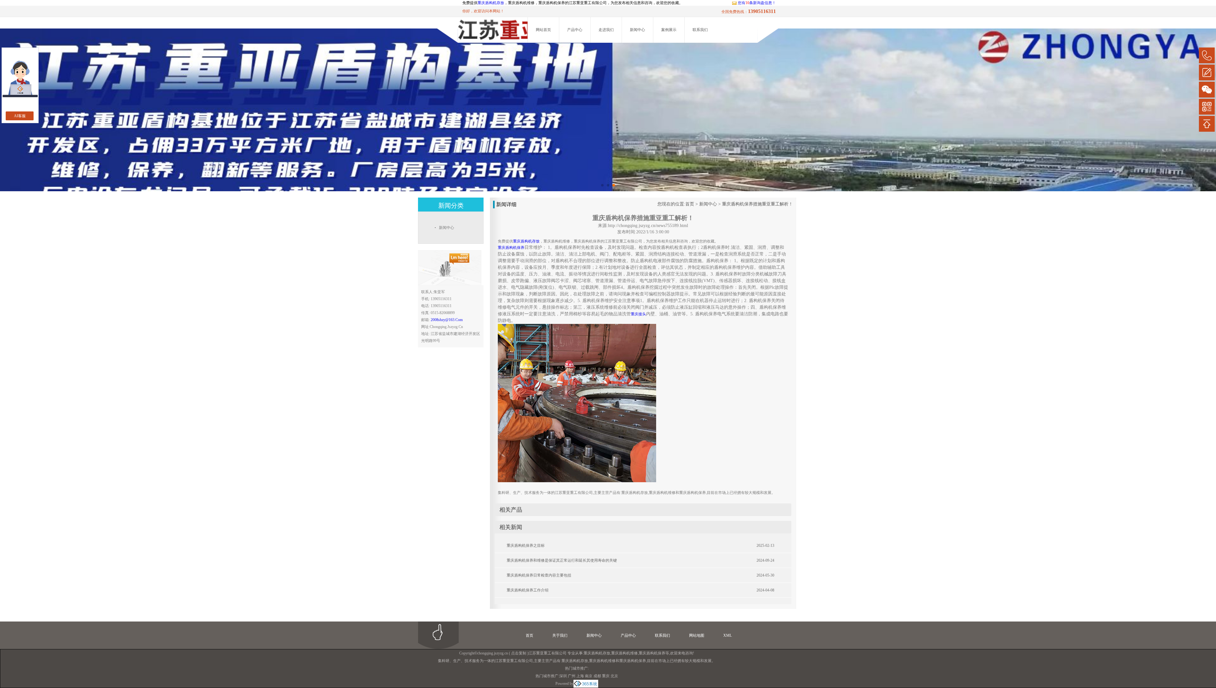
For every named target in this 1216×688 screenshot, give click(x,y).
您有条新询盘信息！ (757, 3)
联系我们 (700, 30)
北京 (614, 676)
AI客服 (20, 116)
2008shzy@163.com (447, 320)
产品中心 (574, 30)
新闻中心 (637, 30)
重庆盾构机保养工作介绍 (527, 590)
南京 (588, 676)
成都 (597, 676)
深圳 (563, 676)
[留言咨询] (1207, 72)
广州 (571, 676)
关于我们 (559, 635)
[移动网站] (1207, 107)
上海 (580, 676)
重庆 (606, 676)
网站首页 (543, 30)
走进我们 (606, 30)
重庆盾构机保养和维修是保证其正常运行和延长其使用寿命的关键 (562, 560)
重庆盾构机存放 (491, 3)
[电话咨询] (1207, 55)
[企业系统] (585, 683)
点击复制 (518, 653)
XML (727, 635)
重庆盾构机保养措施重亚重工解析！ (757, 204)
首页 (689, 204)
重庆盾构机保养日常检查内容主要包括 (539, 575)
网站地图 (696, 635)
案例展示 (668, 30)
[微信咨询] (1207, 90)
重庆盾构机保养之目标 (526, 545)
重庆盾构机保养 (652, 653)
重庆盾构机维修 (624, 653)
